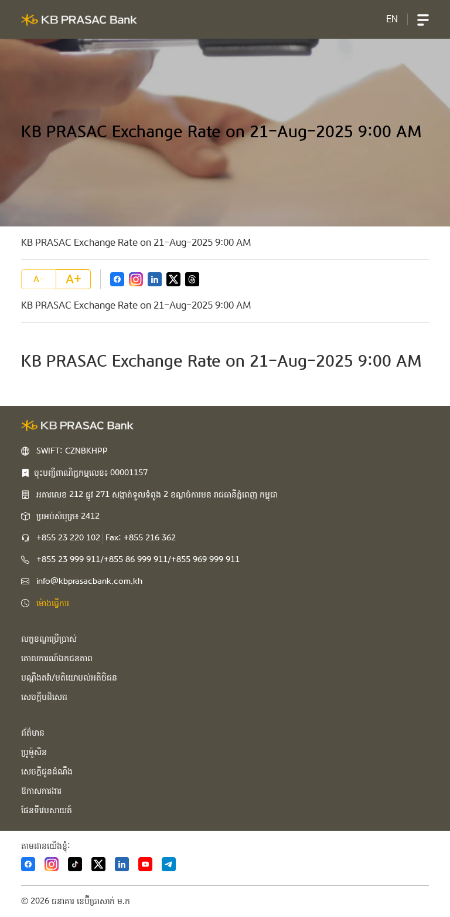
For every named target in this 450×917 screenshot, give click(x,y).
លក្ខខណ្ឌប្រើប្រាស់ (49, 639)
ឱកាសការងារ (41, 791)
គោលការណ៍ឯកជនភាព (57, 658)
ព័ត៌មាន (33, 732)
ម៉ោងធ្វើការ (52, 603)
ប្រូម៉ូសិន (34, 752)
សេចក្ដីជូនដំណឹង (47, 771)
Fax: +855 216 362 (140, 538)
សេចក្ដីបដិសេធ (44, 697)
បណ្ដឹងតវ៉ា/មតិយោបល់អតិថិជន (69, 677)
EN (392, 19)
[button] (423, 19)
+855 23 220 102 (68, 538)
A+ (73, 279)
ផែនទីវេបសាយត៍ (46, 810)
